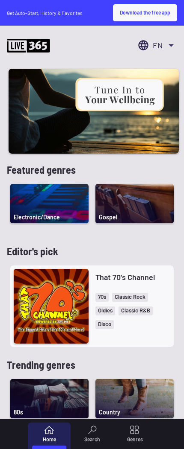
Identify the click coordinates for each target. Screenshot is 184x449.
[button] (102, 297)
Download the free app (145, 12)
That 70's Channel (125, 277)
